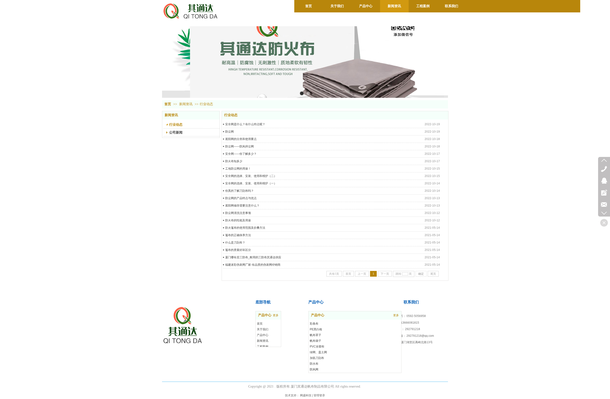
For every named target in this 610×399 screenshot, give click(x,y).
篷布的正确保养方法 (238, 235)
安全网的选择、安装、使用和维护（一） (251, 183)
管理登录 (319, 395)
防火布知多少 (233, 161)
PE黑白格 (316, 329)
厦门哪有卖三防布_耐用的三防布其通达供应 (253, 257)
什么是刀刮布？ (235, 242)
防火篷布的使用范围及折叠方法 (245, 227)
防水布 (314, 363)
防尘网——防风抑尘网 (239, 146)
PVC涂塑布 (317, 346)
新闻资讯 (186, 104)
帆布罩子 (315, 335)
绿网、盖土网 (318, 352)
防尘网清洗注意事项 (238, 213)
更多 (396, 315)
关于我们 (262, 329)
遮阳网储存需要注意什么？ (242, 205)
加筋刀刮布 (317, 358)
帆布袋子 (315, 340)
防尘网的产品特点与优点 (241, 198)
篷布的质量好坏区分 (238, 250)
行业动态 (206, 104)
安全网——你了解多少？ (241, 153)
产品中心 (317, 315)
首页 (167, 104)
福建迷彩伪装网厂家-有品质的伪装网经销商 (252, 264)
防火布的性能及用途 (238, 220)
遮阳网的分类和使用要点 (241, 139)
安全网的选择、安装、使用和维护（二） (251, 176)
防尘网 (229, 131)
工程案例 (262, 346)
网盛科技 (305, 395)
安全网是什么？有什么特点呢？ (245, 124)
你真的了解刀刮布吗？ (239, 190)
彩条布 (314, 323)
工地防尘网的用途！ (238, 168)
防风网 (314, 369)
